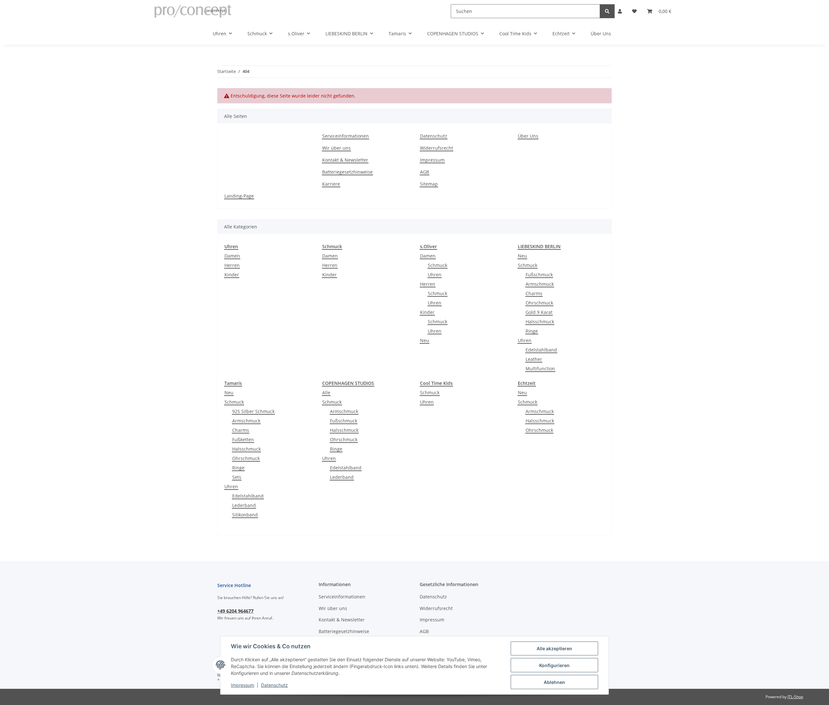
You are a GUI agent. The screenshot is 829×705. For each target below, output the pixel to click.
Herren (232, 265)
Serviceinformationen (345, 136)
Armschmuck (540, 284)
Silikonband (245, 515)
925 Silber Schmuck (253, 411)
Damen (232, 256)
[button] (620, 11)
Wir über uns (336, 148)
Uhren (434, 275)
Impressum (242, 685)
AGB (424, 172)
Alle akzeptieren (554, 648)
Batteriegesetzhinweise (347, 172)
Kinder (231, 275)
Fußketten (243, 439)
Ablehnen (554, 682)
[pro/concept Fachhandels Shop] (193, 11)
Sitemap (429, 184)
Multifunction (540, 368)
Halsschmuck (540, 321)
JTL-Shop (795, 696)
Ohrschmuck (539, 303)
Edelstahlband (541, 350)
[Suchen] (607, 11)
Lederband (244, 505)
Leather (534, 359)
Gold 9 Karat (539, 312)
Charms (534, 293)
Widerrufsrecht (436, 148)
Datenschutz (274, 685)
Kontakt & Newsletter (345, 160)
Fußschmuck (539, 275)
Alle (326, 392)
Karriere (331, 184)
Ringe (532, 331)
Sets (236, 477)
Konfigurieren (554, 665)
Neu (424, 340)
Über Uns (601, 33)
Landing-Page (239, 196)
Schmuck (437, 265)
